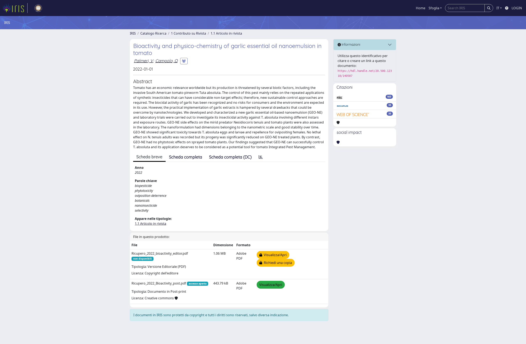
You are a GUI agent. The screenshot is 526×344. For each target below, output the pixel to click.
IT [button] (497, 8)
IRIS (133, 33)
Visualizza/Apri (274, 255)
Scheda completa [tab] (185, 157)
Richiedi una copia (277, 262)
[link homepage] (15, 8)
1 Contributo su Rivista (188, 33)
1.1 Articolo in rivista (226, 33)
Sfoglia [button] (434, 8)
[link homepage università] (38, 8)
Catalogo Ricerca (153, 33)
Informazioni (350, 44)
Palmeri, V (143, 60)
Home (420, 8)
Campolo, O (166, 60)
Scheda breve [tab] (149, 156)
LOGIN (517, 8)
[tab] (260, 157)
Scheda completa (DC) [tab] (230, 157)
